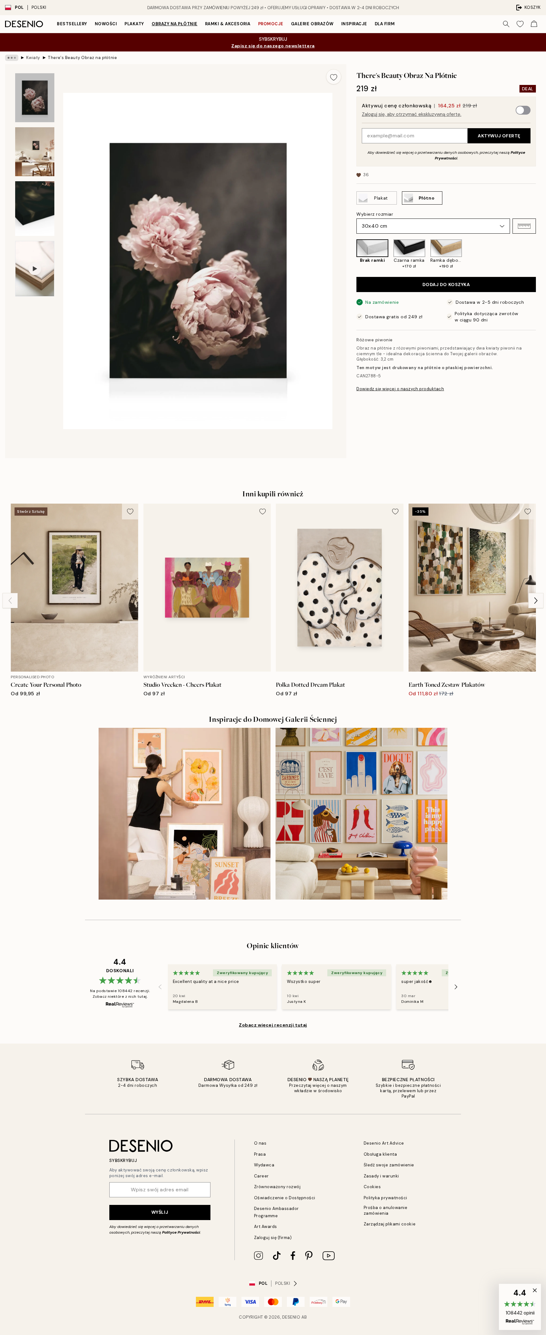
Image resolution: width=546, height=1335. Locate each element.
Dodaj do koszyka (446, 284)
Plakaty (134, 24)
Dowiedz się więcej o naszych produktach (400, 389)
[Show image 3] (34, 208)
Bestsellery (72, 24)
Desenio (291, 1317)
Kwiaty (33, 57)
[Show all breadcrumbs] (11, 58)
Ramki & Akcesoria (228, 24)
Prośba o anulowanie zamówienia (386, 1210)
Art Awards (265, 1226)
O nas (260, 1143)
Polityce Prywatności (181, 1232)
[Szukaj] (506, 24)
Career (261, 1176)
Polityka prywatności (385, 1197)
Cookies (372, 1186)
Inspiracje (354, 24)
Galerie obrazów (312, 24)
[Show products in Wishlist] (520, 24)
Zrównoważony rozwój (277, 1186)
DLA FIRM (385, 24)
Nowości (106, 24)
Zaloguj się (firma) (273, 1237)
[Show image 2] (34, 151)
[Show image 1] (34, 97)
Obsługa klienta (380, 1154)
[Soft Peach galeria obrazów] (184, 814)
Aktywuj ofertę (499, 136)
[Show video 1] (34, 268)
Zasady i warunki (381, 1176)
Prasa (260, 1154)
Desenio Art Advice (384, 1143)
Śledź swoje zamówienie (389, 1165)
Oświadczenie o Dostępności (285, 1197)
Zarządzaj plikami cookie (390, 1224)
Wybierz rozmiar (374, 214)
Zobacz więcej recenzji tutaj (273, 1025)
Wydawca (264, 1165)
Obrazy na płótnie (174, 24)
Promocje (270, 24)
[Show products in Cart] (534, 24)
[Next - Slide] (541, 254)
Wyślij (159, 1212)
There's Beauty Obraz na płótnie (82, 57)
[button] (524, 226)
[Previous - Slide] (351, 254)
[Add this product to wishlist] (333, 76)
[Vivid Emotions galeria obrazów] (361, 814)
